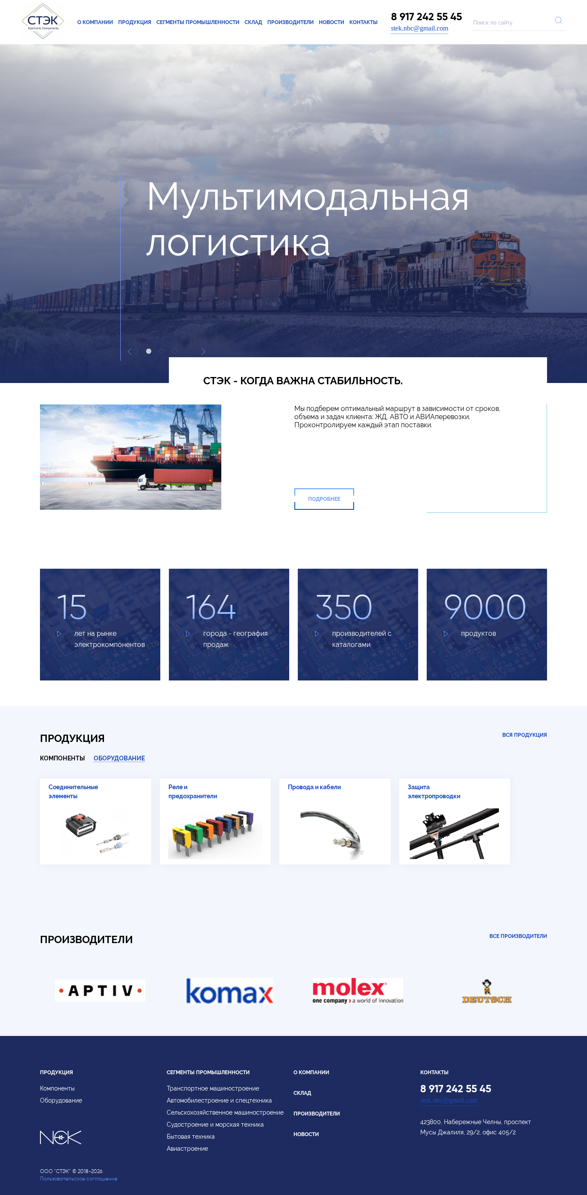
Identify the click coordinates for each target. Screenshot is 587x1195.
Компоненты (62, 758)
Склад (253, 22)
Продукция (134, 22)
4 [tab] (174, 351)
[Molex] (358, 1001)
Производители (290, 22)
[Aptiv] (100, 1001)
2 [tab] (148, 351)
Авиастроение (187, 1148)
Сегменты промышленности (197, 22)
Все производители (518, 936)
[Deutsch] (487, 1001)
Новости (331, 22)
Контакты (363, 22)
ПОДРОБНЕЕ (324, 499)
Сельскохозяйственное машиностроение (225, 1112)
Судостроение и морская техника (215, 1124)
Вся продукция (524, 735)
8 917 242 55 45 (426, 16)
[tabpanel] (293, 278)
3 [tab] (161, 351)
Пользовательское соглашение (78, 1178)
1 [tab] (135, 351)
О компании (95, 22)
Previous (131, 351)
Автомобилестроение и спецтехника (219, 1100)
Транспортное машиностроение (213, 1088)
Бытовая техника (191, 1136)
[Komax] (229, 1001)
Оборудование (119, 758)
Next (202, 351)
